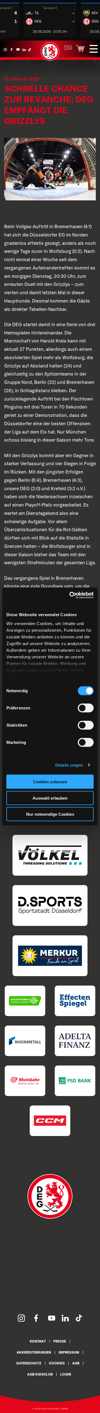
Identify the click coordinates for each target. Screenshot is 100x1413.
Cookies (57, 1363)
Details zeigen (69, 764)
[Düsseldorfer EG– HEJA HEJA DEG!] (50, 60)
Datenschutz (28, 1363)
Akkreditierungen (34, 1352)
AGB (75, 1363)
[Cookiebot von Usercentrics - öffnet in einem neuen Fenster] (71, 595)
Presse (59, 1341)
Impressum (69, 1352)
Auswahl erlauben (50, 797)
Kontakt (38, 1341)
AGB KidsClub (40, 1374)
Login (65, 1374)
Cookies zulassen (50, 781)
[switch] (86, 708)
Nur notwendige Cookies (50, 814)
